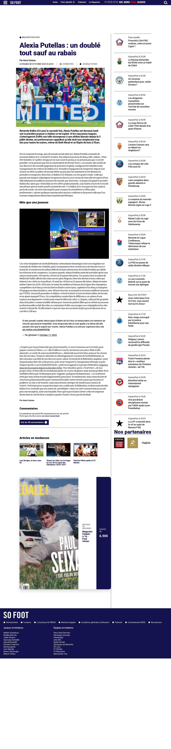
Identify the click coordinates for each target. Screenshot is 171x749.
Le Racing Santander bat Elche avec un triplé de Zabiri (131, 55)
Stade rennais (59, 642)
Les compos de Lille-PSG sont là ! (128, 158)
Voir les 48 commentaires (32, 422)
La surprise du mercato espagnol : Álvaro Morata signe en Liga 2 (132, 195)
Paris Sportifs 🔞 (68, 2)
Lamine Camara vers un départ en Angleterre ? (129, 140)
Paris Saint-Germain (62, 633)
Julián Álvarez (9, 637)
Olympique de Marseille (63, 644)
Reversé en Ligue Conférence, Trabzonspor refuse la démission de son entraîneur (131, 234)
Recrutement (156, 622)
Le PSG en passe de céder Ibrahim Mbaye (131, 257)
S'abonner (82, 2)
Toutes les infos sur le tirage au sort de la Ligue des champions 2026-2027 (58, 446)
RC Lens (57, 647)
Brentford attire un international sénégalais (128, 376)
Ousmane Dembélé (11, 640)
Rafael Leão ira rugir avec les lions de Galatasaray (130, 214)
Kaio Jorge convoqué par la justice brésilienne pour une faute (129, 313)
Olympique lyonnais (62, 635)
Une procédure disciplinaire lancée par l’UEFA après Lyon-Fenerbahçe (131, 395)
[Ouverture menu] (5, 2)
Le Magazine (94, 2)
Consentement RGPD (136, 622)
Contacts (27, 622)
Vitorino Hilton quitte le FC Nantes (85, 445)
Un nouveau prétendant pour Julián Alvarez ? (129, 74)
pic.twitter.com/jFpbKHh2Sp (36, 329)
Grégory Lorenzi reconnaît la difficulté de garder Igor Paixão (132, 335)
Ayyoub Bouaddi (10, 642)
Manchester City (60, 654)
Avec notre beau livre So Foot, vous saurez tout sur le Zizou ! (132, 293)
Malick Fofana (9, 654)
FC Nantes (58, 649)
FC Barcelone (59, 651)
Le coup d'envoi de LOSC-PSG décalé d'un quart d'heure (132, 118)
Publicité (118, 622)
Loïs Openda (9, 649)
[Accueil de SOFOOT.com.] (30, 2)
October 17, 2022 (48, 335)
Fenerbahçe (58, 637)
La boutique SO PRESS (46, 622)
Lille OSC (57, 640)
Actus (55, 2)
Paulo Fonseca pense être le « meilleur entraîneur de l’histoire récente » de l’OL (131, 354)
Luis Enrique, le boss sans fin (31, 445)
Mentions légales (68, 622)
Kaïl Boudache (9, 647)
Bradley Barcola (10, 635)
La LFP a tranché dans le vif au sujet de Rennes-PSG (130, 417)
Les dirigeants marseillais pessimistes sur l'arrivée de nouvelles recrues (132, 93)
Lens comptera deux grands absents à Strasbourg (130, 175)
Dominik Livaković (11, 644)
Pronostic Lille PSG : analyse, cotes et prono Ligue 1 (130, 36)
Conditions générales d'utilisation (95, 622)
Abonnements (12, 622)
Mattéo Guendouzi (11, 633)
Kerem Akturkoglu (11, 651)
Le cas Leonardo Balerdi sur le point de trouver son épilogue (131, 274)
